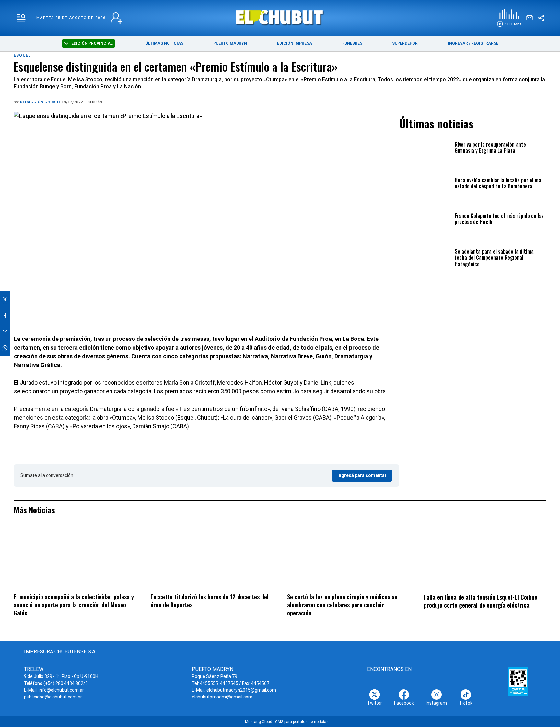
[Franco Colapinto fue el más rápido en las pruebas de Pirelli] (425, 227)
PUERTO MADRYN (230, 43)
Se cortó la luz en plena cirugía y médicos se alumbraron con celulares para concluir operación (342, 604)
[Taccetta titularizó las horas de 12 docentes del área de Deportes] (211, 558)
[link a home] (280, 17)
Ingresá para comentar (362, 475)
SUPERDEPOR (405, 43)
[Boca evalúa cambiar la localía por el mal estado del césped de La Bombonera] (425, 191)
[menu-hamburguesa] (21, 18)
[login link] (116, 18)
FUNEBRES (352, 43)
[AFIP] (518, 681)
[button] (509, 18)
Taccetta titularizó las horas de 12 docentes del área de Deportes (209, 600)
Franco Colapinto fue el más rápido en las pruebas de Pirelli (499, 219)
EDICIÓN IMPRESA (294, 43)
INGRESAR (458, 43)
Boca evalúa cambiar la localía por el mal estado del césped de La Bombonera (498, 183)
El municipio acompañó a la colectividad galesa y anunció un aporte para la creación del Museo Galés (74, 604)
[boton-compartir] (541, 17)
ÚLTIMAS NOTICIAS (164, 43)
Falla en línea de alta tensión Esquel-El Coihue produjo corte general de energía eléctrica (480, 601)
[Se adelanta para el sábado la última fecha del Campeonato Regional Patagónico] (425, 262)
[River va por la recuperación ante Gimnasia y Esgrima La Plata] (425, 155)
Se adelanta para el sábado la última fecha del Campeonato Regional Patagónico (494, 258)
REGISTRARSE (484, 43)
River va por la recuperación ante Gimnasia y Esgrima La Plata (490, 147)
